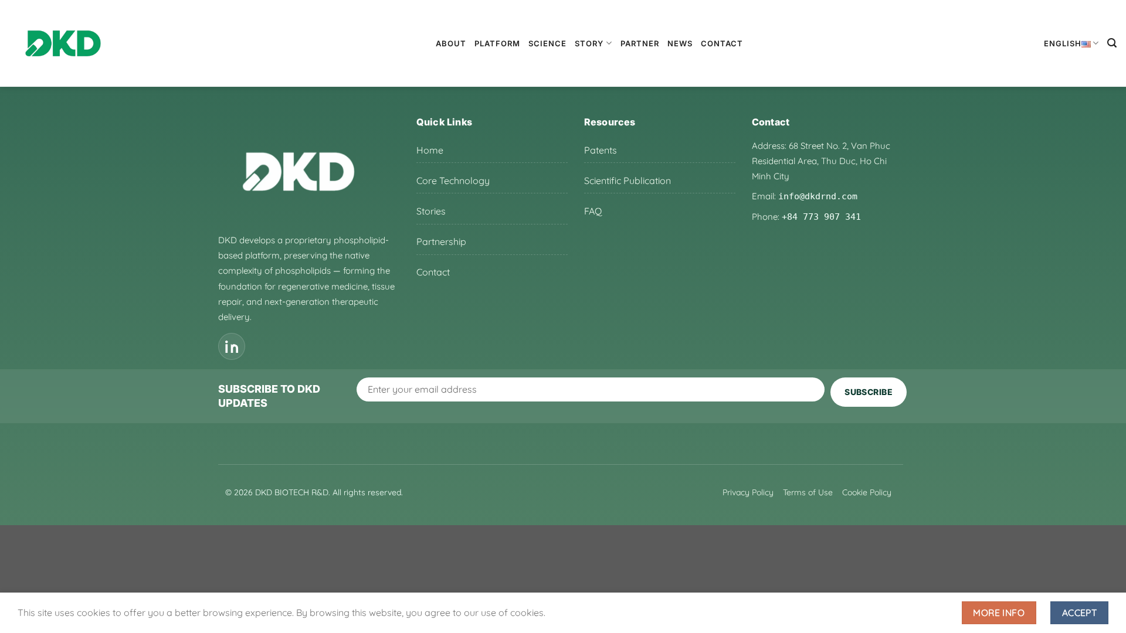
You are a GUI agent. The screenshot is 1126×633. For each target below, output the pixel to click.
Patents (600, 150)
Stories (431, 211)
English (1062, 43)
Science (547, 43)
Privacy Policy (748, 492)
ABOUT (451, 43)
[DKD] (63, 43)
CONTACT (722, 43)
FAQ (593, 211)
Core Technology (453, 180)
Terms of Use (808, 492)
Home (429, 150)
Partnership (441, 241)
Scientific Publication (627, 180)
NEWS (680, 43)
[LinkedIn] (231, 346)
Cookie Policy (866, 492)
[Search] (1112, 43)
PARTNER (639, 43)
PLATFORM (497, 43)
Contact (433, 272)
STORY (589, 43)
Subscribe (868, 392)
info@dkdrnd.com (817, 196)
